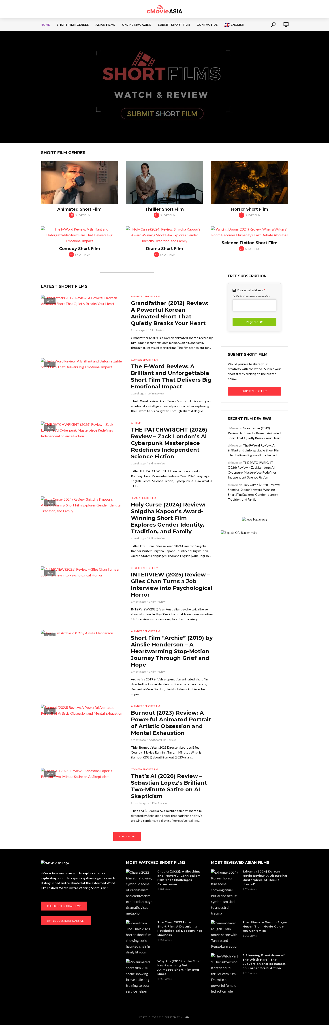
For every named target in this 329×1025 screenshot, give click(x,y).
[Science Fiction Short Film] (249, 232)
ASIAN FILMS (105, 24)
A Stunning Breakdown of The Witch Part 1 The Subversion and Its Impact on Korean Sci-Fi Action (264, 961)
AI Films (136, 423)
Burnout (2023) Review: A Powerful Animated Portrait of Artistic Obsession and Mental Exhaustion (171, 722)
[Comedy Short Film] (79, 235)
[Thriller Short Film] (164, 182)
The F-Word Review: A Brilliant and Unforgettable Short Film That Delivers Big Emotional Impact (171, 376)
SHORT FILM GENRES (73, 24)
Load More (127, 836)
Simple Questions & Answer (66, 920)
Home (45, 24)
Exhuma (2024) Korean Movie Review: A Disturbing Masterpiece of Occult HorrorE (264, 878)
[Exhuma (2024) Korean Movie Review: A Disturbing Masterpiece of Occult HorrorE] (224, 892)
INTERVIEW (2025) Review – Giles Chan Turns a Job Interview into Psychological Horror (171, 584)
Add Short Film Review (162, 739)
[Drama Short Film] (164, 235)
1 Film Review (156, 330)
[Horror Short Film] (249, 182)
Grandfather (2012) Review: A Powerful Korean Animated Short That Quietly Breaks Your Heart (170, 313)
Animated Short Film (79, 209)
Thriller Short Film (164, 209)
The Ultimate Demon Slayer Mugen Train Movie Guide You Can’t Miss (265, 926)
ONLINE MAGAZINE (136, 24)
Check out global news (64, 906)
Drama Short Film (164, 248)
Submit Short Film (254, 391)
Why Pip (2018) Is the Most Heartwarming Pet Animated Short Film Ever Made (179, 967)
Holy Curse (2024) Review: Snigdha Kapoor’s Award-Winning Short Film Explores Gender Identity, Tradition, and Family (168, 518)
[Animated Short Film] (79, 182)
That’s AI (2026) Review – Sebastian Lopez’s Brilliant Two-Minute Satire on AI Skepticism (169, 786)
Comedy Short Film (79, 248)
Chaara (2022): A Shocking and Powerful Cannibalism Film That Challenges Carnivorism (179, 878)
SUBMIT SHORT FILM (174, 24)
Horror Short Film (249, 209)
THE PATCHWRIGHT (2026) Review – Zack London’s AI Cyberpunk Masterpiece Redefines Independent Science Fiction (169, 443)
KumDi (185, 1017)
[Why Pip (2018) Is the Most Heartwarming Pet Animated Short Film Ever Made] (139, 976)
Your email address (251, 290)
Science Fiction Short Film (250, 242)
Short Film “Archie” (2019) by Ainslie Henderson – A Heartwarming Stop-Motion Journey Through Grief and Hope (172, 651)
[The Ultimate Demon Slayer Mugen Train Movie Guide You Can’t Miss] (224, 934)
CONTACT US (207, 24)
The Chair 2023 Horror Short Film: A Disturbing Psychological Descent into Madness (179, 928)
